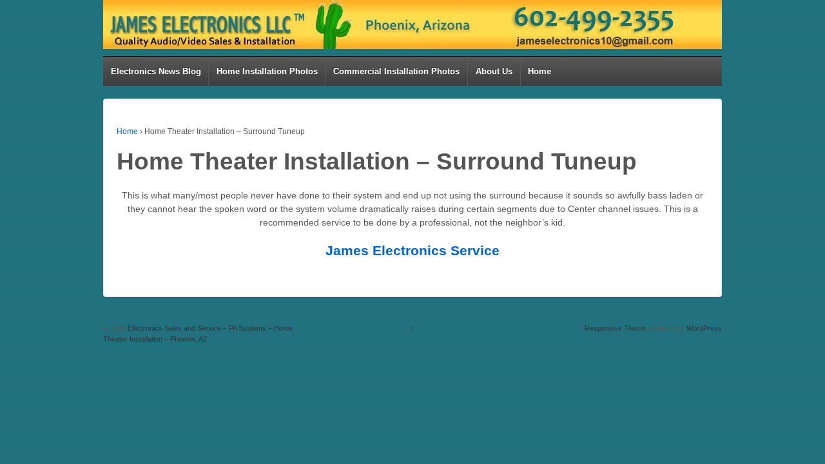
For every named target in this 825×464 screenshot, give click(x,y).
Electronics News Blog (156, 71)
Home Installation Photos (267, 71)
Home (539, 71)
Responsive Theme (615, 328)
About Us (494, 71)
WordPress (704, 328)
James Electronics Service (412, 250)
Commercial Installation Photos (396, 71)
